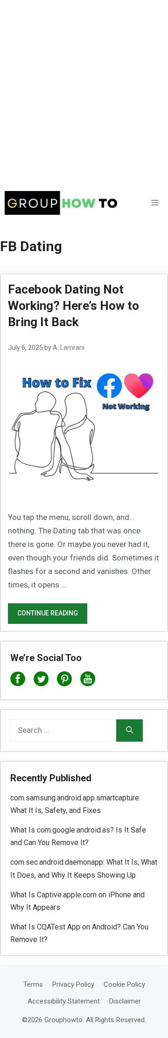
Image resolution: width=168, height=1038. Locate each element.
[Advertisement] (84, 88)
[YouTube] (87, 680)
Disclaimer (125, 1001)
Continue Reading (47, 613)
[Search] (129, 730)
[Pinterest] (64, 680)
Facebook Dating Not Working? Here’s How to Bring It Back (73, 305)
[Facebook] (17, 680)
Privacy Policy (73, 984)
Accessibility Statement (64, 1001)
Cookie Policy (124, 984)
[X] (41, 680)
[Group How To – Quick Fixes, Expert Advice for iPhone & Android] (64, 202)
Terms (33, 984)
